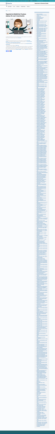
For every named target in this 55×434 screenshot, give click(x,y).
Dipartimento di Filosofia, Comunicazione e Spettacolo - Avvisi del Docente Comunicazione (42, 43)
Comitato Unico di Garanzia (40, 17)
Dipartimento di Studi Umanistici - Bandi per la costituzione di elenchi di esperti (42, 349)
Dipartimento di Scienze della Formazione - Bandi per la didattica (42, 270)
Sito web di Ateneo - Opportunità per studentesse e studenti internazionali (41, 415)
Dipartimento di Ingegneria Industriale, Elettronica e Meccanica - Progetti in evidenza (41, 167)
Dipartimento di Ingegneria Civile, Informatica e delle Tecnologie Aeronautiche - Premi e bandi (41, 135)
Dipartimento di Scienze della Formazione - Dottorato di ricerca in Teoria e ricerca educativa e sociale (42, 305)
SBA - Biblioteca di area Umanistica (41, 392)
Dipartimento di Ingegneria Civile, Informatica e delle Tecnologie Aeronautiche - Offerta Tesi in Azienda (41, 121)
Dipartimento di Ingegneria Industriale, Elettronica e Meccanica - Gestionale (41, 159)
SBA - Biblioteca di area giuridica (41, 389)
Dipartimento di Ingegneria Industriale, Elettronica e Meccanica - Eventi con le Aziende (41, 157)
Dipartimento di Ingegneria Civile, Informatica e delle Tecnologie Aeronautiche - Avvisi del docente (41, 92)
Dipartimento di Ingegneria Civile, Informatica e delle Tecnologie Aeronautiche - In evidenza (41, 102)
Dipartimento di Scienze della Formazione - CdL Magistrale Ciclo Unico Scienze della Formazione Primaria (42, 279)
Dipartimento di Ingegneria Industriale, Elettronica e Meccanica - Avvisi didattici (42, 146)
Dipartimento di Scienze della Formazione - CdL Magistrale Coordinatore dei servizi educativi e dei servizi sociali (42, 282)
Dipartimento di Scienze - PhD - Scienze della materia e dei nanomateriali (42, 253)
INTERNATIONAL (23, 6)
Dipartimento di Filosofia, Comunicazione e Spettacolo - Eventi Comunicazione (42, 68)
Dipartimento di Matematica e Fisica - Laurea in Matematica (41, 208)
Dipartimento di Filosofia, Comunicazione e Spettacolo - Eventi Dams (42, 70)
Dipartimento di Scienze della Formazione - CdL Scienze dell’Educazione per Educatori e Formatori (42, 290)
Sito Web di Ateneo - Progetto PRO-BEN (42, 417)
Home (6, 10)
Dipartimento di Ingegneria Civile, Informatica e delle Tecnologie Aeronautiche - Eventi (41, 100)
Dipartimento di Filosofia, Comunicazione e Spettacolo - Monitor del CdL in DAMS (42, 75)
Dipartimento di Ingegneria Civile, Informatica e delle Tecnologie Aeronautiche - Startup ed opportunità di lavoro (42, 140)
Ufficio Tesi (17, 45)
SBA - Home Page (39, 393)
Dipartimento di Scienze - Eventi (41, 223)
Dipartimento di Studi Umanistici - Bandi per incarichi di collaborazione (42, 344)
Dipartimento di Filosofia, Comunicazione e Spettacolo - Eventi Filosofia (42, 71)
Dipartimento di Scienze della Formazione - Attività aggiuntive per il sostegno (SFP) (42, 261)
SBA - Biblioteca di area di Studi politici (42, 388)
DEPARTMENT (9, 6)
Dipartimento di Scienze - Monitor (41, 242)
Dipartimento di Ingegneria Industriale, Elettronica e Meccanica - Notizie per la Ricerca (42, 163)
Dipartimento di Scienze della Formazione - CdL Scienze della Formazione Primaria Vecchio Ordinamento (42, 298)
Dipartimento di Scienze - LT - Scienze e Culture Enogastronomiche (42, 238)
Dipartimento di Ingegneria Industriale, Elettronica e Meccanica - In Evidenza (41, 147)
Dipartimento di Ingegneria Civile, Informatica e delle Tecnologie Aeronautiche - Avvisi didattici (41, 94)
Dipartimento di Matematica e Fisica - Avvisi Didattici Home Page (41, 190)
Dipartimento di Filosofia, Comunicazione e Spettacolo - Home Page (42, 73)
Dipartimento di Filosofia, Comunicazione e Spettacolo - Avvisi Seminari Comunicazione (42, 64)
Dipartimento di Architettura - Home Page (42, 25)
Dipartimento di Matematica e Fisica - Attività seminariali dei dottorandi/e (41, 187)
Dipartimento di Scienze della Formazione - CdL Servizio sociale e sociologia (42, 301)
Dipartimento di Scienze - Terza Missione (42, 260)
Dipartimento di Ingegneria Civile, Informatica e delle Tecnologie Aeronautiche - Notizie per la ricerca (41, 119)
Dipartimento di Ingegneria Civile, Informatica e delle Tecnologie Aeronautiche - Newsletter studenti (41, 110)
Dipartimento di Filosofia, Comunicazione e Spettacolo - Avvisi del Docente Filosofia (42, 47)
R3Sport (38, 383)
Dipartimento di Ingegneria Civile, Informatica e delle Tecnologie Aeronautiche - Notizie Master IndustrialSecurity (41, 113)
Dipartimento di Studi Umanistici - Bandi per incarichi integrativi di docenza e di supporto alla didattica (42, 346)
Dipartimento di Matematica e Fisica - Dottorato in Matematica (41, 199)
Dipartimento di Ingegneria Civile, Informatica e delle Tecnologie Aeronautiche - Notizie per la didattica (41, 116)
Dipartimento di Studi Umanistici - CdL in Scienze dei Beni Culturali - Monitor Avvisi (42, 352)
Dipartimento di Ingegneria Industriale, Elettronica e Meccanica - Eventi (41, 154)
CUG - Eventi (38, 19)
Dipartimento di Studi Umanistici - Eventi (42, 356)
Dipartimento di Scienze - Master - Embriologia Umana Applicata (41, 241)
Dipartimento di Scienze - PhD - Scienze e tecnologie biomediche (42, 257)
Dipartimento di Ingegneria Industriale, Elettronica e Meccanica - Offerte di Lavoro (42, 165)
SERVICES (28, 6)
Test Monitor (38, 426)
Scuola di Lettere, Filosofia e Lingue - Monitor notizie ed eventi (41, 405)
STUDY (14, 6)
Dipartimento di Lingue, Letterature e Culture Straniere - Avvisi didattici (41, 176)
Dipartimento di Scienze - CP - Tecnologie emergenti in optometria (42, 222)
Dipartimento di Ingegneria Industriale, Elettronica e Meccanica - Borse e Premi (42, 151)
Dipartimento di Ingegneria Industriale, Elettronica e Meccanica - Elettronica (41, 153)
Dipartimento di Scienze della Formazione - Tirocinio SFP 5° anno (42, 325)
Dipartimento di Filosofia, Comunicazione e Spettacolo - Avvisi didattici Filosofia (42, 53)
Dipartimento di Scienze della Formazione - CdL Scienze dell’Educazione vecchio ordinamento (42, 296)
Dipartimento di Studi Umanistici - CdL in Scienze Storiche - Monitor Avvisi (42, 354)
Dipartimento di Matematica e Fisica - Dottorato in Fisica (41, 197)
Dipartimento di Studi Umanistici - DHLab (42, 355)
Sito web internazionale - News (41, 425)
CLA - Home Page (39, 16)
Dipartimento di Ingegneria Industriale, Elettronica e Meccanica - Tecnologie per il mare (42, 170)
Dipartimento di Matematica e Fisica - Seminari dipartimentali (41, 215)
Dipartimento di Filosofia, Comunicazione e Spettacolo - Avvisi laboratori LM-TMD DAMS (42, 59)
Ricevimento (19, 37)
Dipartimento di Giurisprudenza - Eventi (42, 85)
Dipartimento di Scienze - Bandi (41, 220)
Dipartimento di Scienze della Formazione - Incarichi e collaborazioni (42, 311)
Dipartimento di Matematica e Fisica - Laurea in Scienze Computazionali (41, 210)
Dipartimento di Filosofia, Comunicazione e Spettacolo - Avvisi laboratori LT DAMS (42, 62)
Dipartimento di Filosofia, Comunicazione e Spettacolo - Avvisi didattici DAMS (42, 51)
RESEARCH (17, 6)
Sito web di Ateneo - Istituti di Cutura (41, 409)
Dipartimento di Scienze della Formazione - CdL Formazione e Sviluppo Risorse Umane (42, 277)
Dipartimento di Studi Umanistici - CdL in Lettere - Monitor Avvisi (42, 351)
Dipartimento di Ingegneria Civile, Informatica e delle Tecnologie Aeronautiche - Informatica (41, 105)
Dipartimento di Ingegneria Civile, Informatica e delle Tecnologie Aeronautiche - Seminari (41, 137)
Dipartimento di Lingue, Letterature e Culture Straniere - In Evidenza (41, 180)
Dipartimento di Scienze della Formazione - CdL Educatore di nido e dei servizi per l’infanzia (42, 275)
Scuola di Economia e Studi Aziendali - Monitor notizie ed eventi (41, 400)
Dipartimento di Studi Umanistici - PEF (41, 370)
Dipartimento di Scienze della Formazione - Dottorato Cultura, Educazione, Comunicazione (42, 303)
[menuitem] (6, 6)
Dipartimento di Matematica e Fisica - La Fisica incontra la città (42, 204)
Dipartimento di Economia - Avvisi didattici (42, 28)
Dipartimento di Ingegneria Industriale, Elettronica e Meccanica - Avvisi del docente (41, 143)
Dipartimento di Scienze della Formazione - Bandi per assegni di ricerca (42, 268)
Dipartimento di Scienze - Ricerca (41, 259)
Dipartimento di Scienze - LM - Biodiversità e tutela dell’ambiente (42, 225)
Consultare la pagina (18, 49)
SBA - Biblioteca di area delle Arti (41, 384)
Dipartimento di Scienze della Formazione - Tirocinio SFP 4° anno (42, 323)
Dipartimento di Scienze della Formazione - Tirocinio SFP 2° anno (42, 320)
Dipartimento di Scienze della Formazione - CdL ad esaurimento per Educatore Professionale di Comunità (42, 272)
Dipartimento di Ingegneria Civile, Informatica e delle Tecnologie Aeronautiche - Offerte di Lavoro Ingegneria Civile (41, 128)
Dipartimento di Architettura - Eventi (41, 24)
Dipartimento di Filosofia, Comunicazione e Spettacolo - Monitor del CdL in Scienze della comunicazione (42, 79)
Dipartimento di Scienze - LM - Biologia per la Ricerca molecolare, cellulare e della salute (42, 227)
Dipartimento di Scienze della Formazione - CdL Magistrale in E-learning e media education (42, 284)
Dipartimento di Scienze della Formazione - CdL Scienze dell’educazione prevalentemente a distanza (42, 293)
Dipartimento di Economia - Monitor (41, 30)
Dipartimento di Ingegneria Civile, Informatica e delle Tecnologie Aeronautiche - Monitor (41, 107)
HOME (6, 6)
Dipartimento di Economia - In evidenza (42, 29)
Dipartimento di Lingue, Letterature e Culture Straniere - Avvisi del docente (41, 175)
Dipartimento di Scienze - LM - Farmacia (42, 229)
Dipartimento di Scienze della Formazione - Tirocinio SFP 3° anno (42, 322)
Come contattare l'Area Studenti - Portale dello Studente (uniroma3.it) (19, 42)
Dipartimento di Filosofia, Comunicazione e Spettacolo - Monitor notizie (42, 81)
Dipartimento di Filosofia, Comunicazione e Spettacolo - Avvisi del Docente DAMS (42, 45)
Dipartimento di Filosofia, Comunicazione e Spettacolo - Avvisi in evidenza (42, 55)
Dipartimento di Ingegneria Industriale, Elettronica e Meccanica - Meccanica (41, 161)
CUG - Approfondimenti (40, 18)
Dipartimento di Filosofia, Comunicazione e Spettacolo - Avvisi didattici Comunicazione (42, 49)
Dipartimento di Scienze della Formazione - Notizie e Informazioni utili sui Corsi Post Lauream (42, 316)
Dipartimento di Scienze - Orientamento (42, 250)
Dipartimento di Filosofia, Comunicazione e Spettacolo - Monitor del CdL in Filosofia (42, 77)
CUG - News (38, 20)
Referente (26, 49)
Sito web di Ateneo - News (40, 412)
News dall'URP (38, 381)
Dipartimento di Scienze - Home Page (41, 224)
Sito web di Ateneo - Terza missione (41, 423)
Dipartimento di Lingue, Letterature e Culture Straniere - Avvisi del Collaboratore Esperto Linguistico (42, 172)
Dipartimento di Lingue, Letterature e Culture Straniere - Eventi (41, 178)
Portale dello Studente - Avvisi (40, 382)
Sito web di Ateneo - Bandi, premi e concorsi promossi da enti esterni (41, 407)
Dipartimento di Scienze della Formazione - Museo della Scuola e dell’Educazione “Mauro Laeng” (42, 313)
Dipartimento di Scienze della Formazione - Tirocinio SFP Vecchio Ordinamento (42, 327)
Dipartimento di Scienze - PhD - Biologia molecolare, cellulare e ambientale (42, 252)
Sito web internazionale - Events (41, 424)
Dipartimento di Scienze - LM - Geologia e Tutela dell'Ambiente (42, 231)
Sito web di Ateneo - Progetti (40, 416)
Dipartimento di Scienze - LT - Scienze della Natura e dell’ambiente (42, 236)
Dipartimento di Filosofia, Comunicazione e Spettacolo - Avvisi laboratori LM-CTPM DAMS (42, 57)
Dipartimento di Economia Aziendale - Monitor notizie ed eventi (41, 41)
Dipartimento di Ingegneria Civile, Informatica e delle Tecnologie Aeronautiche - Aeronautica (41, 89)
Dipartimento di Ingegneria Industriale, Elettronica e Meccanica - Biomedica (41, 149)
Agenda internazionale (39, 14)
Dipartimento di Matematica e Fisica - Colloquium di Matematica (41, 194)
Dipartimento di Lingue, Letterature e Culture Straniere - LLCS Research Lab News (41, 185)
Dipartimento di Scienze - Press (41, 258)
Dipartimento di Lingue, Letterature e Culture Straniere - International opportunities (41, 182)
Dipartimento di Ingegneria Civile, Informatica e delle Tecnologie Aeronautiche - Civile (41, 97)
